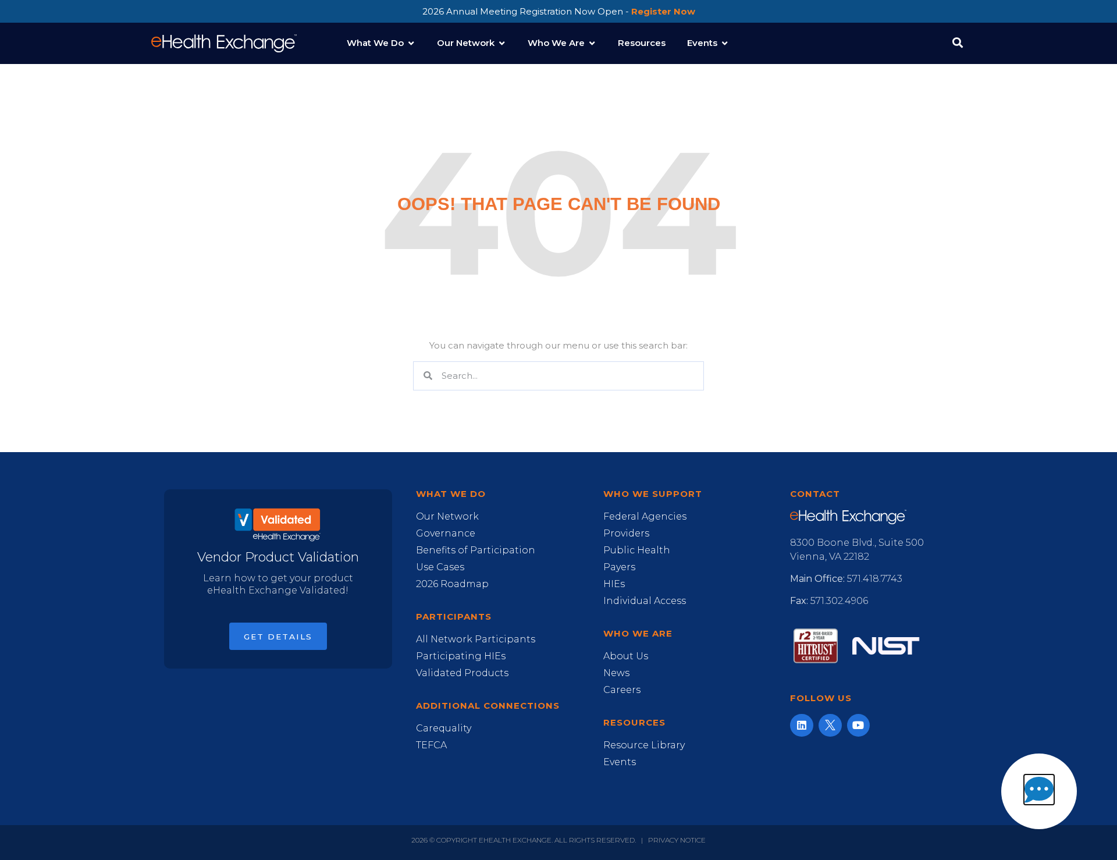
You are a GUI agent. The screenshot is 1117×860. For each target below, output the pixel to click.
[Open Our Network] (501, 43)
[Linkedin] (801, 725)
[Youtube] (858, 725)
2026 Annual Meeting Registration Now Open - (558, 11)
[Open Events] (724, 43)
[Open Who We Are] (592, 43)
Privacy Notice (677, 840)
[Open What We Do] (411, 43)
